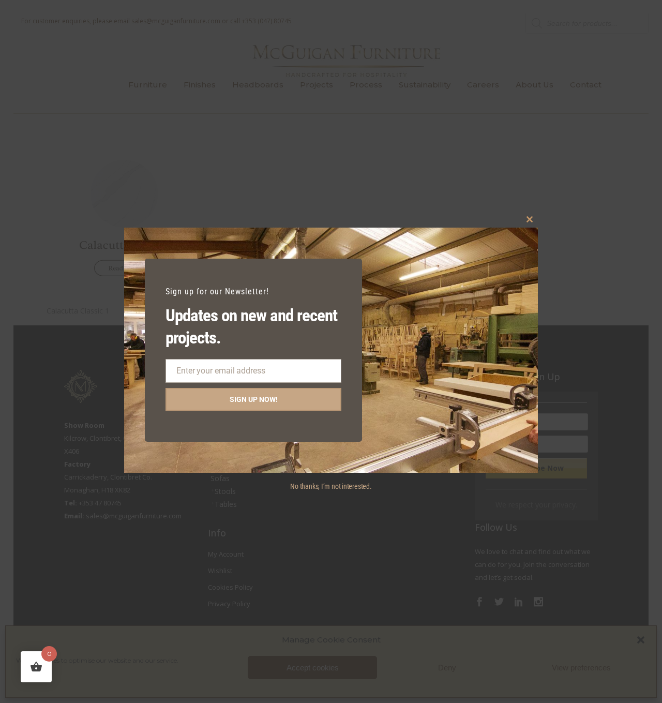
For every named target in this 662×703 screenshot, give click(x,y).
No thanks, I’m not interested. (330, 486)
